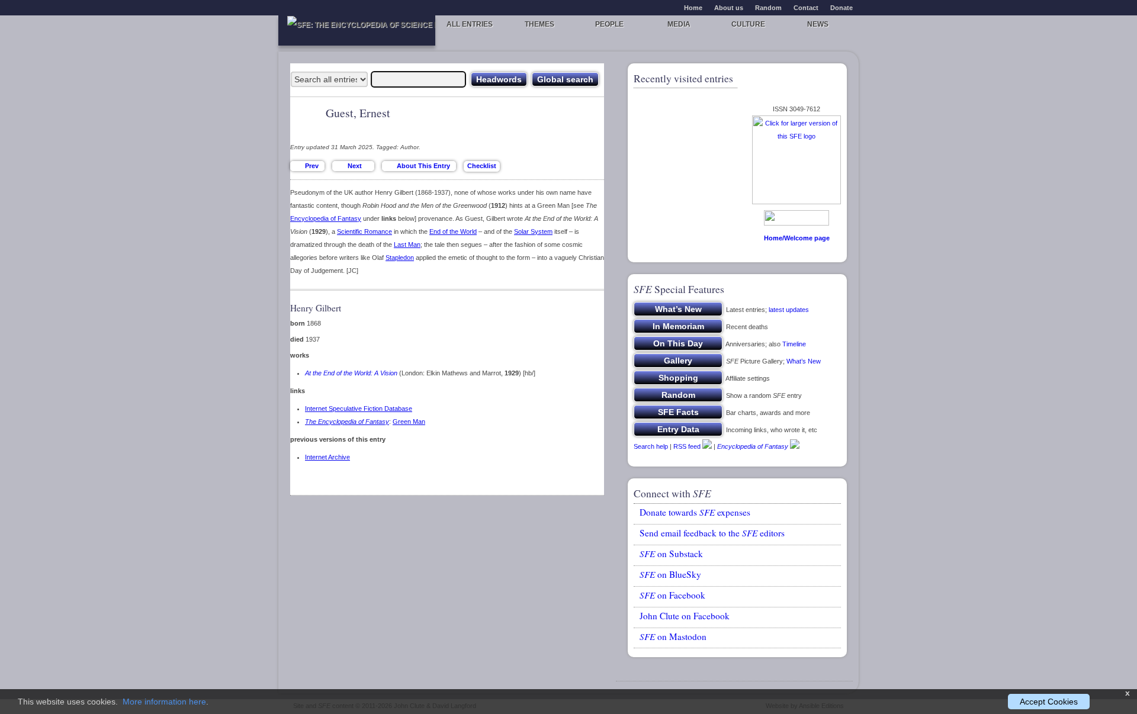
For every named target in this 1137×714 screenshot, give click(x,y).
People (609, 24)
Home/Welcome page (797, 238)
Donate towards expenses (695, 512)
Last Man (407, 244)
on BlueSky (670, 574)
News (817, 24)
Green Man (409, 421)
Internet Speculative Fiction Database (358, 408)
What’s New (803, 361)
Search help (651, 446)
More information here (164, 701)
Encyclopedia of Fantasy (325, 218)
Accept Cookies (1049, 701)
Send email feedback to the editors (712, 533)
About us (728, 7)
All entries (470, 24)
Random (768, 7)
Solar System (533, 231)
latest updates (789, 309)
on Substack (671, 553)
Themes (539, 24)
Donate (841, 7)
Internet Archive (327, 457)
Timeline (794, 344)
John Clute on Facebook (685, 616)
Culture (748, 24)
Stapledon (400, 257)
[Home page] (356, 30)
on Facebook (672, 595)
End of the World (453, 231)
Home (693, 7)
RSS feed (687, 446)
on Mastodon (673, 636)
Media (678, 24)
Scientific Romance (364, 231)
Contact (806, 7)
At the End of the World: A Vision (351, 373)
